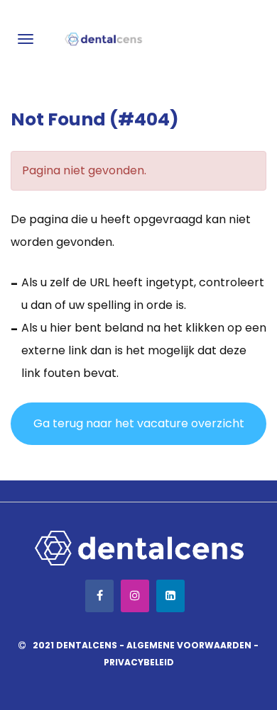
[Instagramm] (135, 596)
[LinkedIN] (170, 596)
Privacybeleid (139, 662)
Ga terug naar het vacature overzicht (138, 423)
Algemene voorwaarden (188, 645)
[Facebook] (99, 596)
